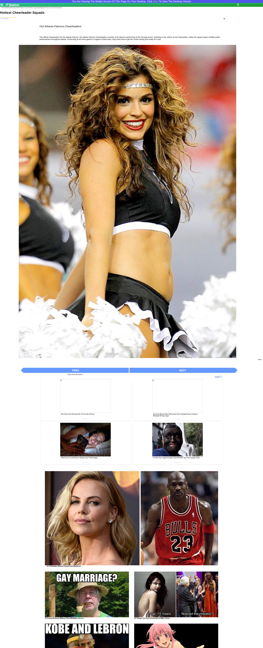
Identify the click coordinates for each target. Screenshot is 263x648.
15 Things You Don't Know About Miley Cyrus (152, 618)
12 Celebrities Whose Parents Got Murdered (64, 566)
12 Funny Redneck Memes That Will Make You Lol (64, 618)
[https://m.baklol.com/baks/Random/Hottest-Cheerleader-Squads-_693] (224, 18)
